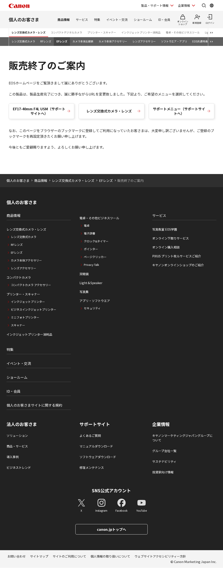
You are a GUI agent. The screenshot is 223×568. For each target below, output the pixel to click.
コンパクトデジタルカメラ (66, 32)
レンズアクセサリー (144, 41)
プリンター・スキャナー (101, 32)
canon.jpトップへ (111, 529)
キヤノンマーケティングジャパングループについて (182, 437)
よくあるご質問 (90, 435)
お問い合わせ (16, 556)
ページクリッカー (95, 257)
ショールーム (143, 19)
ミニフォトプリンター (25, 317)
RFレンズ (45, 41)
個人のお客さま (24, 19)
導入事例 (13, 457)
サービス (82, 19)
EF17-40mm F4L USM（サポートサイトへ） (39, 111)
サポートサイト (94, 424)
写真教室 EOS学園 (164, 229)
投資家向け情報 (163, 472)
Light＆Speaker (90, 283)
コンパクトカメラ (19, 277)
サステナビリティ (164, 461)
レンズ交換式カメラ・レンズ (29, 32)
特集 (97, 19)
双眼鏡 (84, 274)
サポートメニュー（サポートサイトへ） (179, 111)
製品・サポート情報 (155, 5)
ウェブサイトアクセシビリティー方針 (160, 556)
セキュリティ (92, 308)
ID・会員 (164, 19)
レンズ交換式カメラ (23, 41)
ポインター (91, 249)
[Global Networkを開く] (211, 5)
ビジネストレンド (19, 467)
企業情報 (184, 5)
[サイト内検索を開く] (203, 5)
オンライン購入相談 (166, 247)
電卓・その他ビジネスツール (183, 32)
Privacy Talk (91, 265)
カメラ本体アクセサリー (113, 41)
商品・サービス (17, 446)
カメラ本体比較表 (83, 41)
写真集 (84, 292)
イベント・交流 (117, 19)
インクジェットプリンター (28, 302)
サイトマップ (39, 556)
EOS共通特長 (200, 41)
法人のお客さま (22, 424)
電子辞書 (89, 233)
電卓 (87, 225)
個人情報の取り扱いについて (110, 556)
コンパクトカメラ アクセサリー (31, 285)
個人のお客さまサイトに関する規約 (34, 405)
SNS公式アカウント (111, 490)
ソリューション (17, 435)
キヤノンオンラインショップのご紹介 (178, 265)
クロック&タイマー (96, 241)
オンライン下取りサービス (170, 238)
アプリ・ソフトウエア (94, 300)
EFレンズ (61, 41)
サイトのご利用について (69, 556)
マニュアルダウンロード (96, 446)
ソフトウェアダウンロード (97, 457)
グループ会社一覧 (164, 451)
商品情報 (63, 19)
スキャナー (18, 325)
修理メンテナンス (91, 467)
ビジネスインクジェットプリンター (33, 309)
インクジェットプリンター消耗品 (140, 32)
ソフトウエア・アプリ (174, 41)
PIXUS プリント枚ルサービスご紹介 (176, 256)
